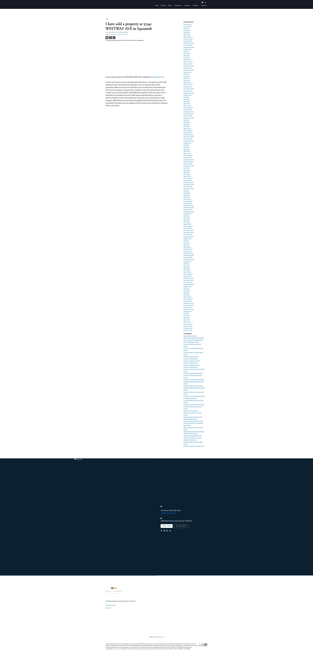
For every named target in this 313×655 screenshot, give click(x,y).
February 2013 (188, 328)
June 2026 (187, 30)
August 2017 (187, 239)
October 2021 (188, 139)
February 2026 (188, 39)
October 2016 (188, 257)
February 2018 (188, 226)
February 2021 (188, 155)
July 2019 (186, 191)
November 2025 (189, 43)
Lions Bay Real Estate (190, 398)
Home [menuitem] (157, 5)
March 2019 (187, 199)
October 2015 (188, 282)
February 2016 (188, 274)
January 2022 (188, 132)
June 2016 (187, 266)
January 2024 (188, 87)
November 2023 (189, 89)
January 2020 (188, 180)
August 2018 (187, 214)
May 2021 (186, 149)
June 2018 (187, 218)
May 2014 (187, 318)
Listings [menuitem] (163, 5)
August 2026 (187, 26)
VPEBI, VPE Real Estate (191, 434)
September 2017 (189, 237)
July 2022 (186, 120)
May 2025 (187, 55)
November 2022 (189, 114)
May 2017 (186, 245)
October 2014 (188, 307)
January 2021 (188, 157)
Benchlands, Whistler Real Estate (194, 338)
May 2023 (187, 101)
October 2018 (188, 209)
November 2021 (189, 137)
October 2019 (188, 187)
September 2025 (189, 47)
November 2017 (189, 232)
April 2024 (187, 80)
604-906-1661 (175, 510)
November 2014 (189, 305)
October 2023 (188, 91)
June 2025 (187, 53)
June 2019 (187, 193)
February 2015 (188, 299)
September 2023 (189, 93)
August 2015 (187, 286)
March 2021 (187, 153)
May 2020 (187, 172)
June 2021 (187, 147)
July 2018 (186, 216)
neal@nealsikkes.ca (168, 513)
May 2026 (187, 33)
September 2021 (189, 141)
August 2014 (187, 311)
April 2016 (187, 270)
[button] (167, 526)
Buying (187, 5)
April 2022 (187, 126)
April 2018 (187, 222)
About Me (167, 526)
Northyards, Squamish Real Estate (194, 404)
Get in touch (181, 526)
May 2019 (186, 195)
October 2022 (188, 116)
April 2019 (187, 197)
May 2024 (187, 78)
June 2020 (187, 170)
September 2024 (189, 70)
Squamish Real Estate (190, 336)
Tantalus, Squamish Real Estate (193, 421)
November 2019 (189, 184)
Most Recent (188, 24)
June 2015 (187, 291)
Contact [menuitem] (203, 5)
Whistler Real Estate (190, 440)
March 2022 (187, 128)
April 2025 (187, 58)
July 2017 (186, 241)
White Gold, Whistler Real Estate (194, 446)
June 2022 (187, 122)
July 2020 (186, 168)
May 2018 (186, 220)
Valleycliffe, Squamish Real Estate (119, 34)
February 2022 (188, 130)
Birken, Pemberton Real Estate (193, 340)
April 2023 (187, 103)
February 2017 (188, 249)
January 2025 (188, 64)
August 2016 (187, 261)
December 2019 (188, 182)
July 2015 (186, 288)
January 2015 (188, 301)
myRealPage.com (159, 637)
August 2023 (187, 95)
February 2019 (188, 201)
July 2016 (186, 264)
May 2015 (186, 293)
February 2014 (188, 324)
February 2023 (188, 107)
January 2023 (188, 110)
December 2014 (189, 303)
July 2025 (186, 51)
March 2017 (187, 247)
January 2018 (188, 228)
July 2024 (186, 74)
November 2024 (189, 66)
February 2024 (188, 85)
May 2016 (186, 268)
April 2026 (187, 35)
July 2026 (186, 28)
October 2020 (188, 164)
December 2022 (188, 112)
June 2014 (187, 316)
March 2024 (187, 83)
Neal (169, 5)
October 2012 (188, 330)
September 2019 (189, 189)
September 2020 (189, 166)
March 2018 (187, 224)
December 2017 (188, 230)
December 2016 (188, 253)
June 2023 (187, 99)
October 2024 (188, 68)
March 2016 (187, 272)
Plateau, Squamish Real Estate (193, 417)
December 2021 (188, 135)
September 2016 (189, 259)
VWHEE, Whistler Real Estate (193, 438)
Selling (195, 5)
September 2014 (189, 309)
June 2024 (187, 76)
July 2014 (186, 314)
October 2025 (188, 45)
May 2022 (186, 124)
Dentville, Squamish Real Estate (193, 373)
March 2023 (187, 105)
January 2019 (188, 203)
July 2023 (186, 97)
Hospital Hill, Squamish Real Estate (194, 396)
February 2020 (188, 178)
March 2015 (187, 297)
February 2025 (188, 62)
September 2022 (189, 118)
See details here (158, 77)
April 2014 (187, 320)
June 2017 (187, 243)
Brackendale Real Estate (191, 342)
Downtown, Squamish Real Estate (194, 379)
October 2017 (188, 234)
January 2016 (188, 276)
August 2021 (187, 143)
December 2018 (188, 205)
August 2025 (187, 49)
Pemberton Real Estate (191, 411)
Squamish (178, 5)
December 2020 (189, 160)
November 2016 (189, 255)
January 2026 (188, 41)
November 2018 (189, 207)
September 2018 (189, 211)
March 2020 (187, 176)
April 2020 (187, 174)
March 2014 (187, 322)
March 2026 (187, 37)
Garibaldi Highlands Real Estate (193, 386)
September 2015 (189, 284)
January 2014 (188, 326)
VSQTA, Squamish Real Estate (193, 436)
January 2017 (188, 251)
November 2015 (189, 280)
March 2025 (187, 60)
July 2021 (186, 145)
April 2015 (187, 295)
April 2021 (187, 151)
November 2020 (189, 162)
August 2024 (187, 72)
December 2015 (188, 278)
